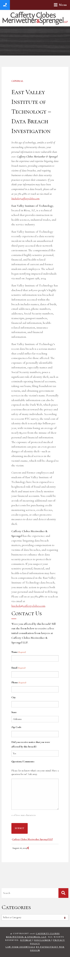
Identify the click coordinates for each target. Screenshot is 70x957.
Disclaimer (42, 940)
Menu (63, 5)
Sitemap (26, 940)
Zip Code (16, 727)
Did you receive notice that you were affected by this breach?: (30, 744)
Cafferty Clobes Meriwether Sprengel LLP (32, 839)
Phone (18, 682)
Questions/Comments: (23, 761)
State (14, 712)
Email (18, 667)
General (17, 81)
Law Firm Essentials (20, 947)
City (13, 697)
